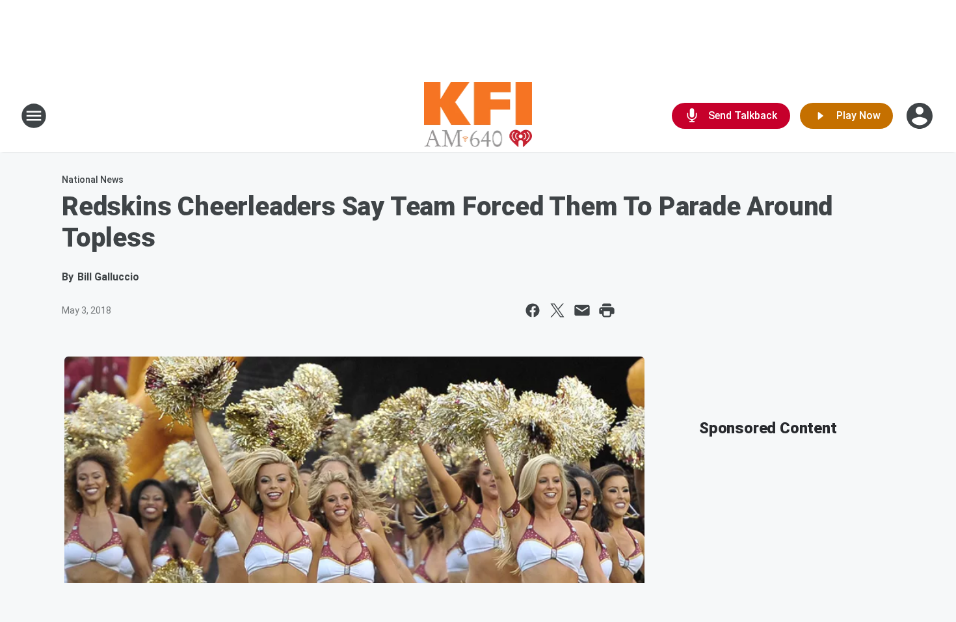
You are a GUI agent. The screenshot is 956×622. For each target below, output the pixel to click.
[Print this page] (607, 310)
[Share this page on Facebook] (533, 310)
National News (93, 179)
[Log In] (921, 116)
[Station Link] (478, 116)
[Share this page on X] (557, 310)
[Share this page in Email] (582, 310)
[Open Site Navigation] (34, 116)
